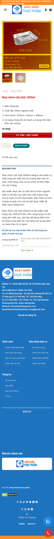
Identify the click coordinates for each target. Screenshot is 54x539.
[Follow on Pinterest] (30, 502)
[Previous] (6, 46)
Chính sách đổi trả (40, 358)
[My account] (46, 9)
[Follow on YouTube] (37, 502)
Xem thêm (26, 250)
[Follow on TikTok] (24, 502)
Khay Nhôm (16, 91)
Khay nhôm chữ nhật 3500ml (18, 97)
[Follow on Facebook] (17, 502)
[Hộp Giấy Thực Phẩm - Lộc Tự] (27, 464)
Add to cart (21, 146)
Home (5, 91)
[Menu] (5, 9)
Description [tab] (9, 168)
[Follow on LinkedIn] (33, 502)
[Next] (47, 46)
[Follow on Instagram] (21, 502)
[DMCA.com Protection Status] (10, 494)
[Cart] (50, 9)
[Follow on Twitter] (27, 502)
